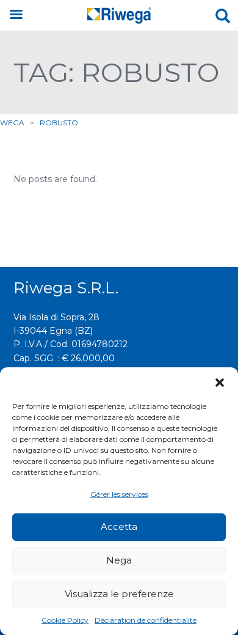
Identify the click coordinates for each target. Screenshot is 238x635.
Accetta (119, 526)
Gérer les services (119, 494)
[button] (220, 382)
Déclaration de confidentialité (146, 620)
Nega (119, 560)
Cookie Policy (64, 620)
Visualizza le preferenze (119, 594)
